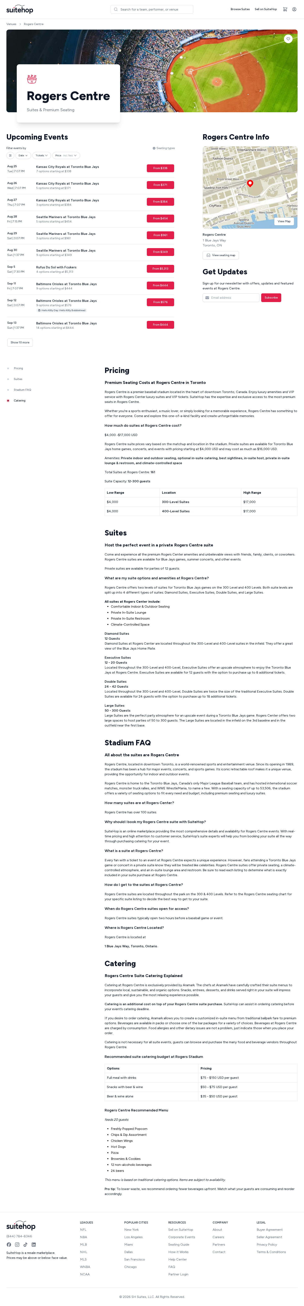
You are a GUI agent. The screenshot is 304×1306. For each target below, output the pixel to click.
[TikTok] (25, 1244)
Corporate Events (181, 1237)
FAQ (171, 1267)
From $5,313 (160, 268)
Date (21, 155)
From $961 (160, 235)
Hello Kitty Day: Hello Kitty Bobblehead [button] (63, 310)
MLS (83, 1259)
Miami (128, 1244)
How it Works (178, 1252)
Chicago (130, 1267)
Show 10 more (20, 342)
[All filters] (10, 155)
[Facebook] (8, 1244)
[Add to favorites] (288, 39)
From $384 (160, 201)
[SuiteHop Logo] (19, 9)
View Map (284, 221)
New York (131, 1230)
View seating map (223, 255)
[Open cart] (285, 9)
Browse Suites (240, 9)
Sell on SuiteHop (266, 9)
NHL (83, 1252)
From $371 (160, 185)
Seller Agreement (269, 1237)
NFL (83, 1230)
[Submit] (116, 9)
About (217, 1230)
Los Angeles (133, 1237)
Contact (219, 1252)
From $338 (160, 168)
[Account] (294, 9)
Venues (11, 24)
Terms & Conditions (271, 1252)
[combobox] (152, 9)
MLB (83, 1244)
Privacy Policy (267, 1244)
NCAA (85, 1274)
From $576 (160, 302)
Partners (219, 1244)
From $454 (160, 218)
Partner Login (178, 1274)
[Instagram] (17, 1244)
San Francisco (134, 1259)
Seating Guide (178, 1244)
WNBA (85, 1267)
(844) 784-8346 (19, 1236)
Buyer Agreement (270, 1230)
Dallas (128, 1252)
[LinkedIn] (33, 1244)
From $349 (160, 252)
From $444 (160, 285)
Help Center (177, 1259)
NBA (83, 1237)
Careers (218, 1237)
